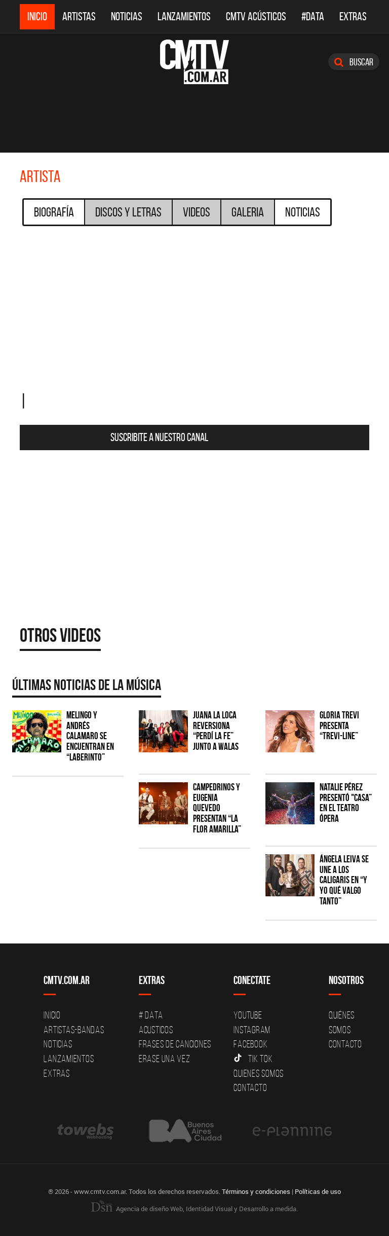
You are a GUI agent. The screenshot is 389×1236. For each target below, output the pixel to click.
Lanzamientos (184, 16)
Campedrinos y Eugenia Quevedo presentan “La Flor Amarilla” (217, 808)
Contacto (250, 1087)
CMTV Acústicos (256, 16)
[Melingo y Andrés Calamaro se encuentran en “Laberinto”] (36, 731)
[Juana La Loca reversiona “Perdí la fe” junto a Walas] (163, 731)
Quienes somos (259, 1073)
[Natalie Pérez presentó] (290, 803)
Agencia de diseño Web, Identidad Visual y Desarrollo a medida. (206, 1208)
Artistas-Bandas (74, 1029)
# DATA (151, 1015)
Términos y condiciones (256, 1191)
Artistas (79, 16)
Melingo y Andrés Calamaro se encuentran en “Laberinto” (90, 736)
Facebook (250, 1043)
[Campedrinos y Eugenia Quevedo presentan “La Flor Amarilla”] (163, 803)
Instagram (252, 1029)
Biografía (54, 212)
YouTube (248, 1015)
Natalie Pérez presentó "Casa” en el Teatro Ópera (346, 803)
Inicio (37, 16)
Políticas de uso (318, 1191)
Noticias (126, 16)
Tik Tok (260, 1058)
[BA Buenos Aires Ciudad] (184, 1131)
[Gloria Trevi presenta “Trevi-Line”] (290, 731)
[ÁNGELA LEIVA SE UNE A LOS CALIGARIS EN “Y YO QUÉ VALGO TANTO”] (290, 875)
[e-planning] (292, 1131)
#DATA (312, 16)
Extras (353, 16)
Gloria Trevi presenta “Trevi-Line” (339, 726)
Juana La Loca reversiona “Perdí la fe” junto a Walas (216, 731)
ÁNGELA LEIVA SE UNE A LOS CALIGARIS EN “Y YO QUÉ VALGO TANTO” (344, 880)
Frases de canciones (175, 1043)
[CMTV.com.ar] (194, 62)
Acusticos (156, 1029)
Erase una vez (164, 1058)
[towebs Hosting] (86, 1131)
